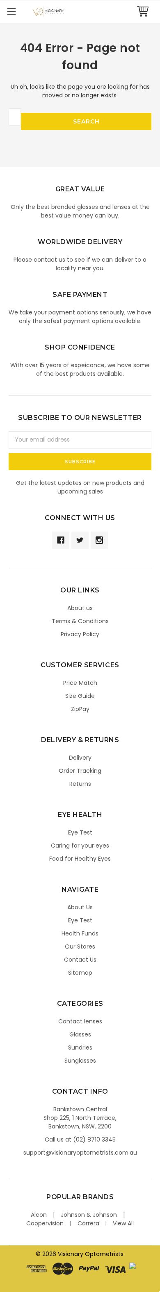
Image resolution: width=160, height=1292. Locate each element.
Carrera (88, 1223)
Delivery (80, 758)
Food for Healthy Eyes (80, 859)
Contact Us (80, 960)
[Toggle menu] (11, 11)
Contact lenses (80, 1021)
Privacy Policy (80, 634)
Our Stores (80, 946)
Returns (80, 784)
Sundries (80, 1047)
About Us (80, 907)
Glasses (80, 1034)
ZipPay (80, 709)
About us (80, 608)
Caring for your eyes (80, 845)
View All (123, 1223)
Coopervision (45, 1223)
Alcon (39, 1215)
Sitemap (80, 973)
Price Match (80, 683)
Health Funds (80, 933)
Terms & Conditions (80, 621)
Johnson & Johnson (89, 1215)
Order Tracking (80, 771)
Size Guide (80, 696)
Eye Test (80, 832)
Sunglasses (80, 1060)
